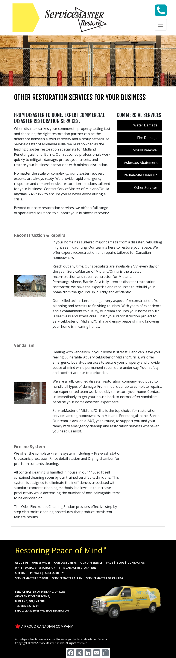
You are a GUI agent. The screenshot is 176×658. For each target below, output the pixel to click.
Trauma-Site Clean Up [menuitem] (140, 175)
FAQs (109, 562)
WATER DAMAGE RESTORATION (35, 568)
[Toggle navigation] (161, 25)
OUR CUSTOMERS (65, 562)
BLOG (120, 562)
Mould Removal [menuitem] (145, 150)
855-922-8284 (29, 606)
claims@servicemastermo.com (46, 610)
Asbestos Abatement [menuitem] (141, 162)
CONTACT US (136, 562)
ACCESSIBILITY (54, 573)
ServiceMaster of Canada (104, 578)
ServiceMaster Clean (67, 578)
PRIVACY (35, 573)
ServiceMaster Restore (32, 578)
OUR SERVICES (41, 562)
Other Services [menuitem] (146, 187)
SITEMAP (20, 573)
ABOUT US (21, 562)
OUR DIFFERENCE (91, 562)
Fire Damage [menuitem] (147, 137)
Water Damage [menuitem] (145, 125)
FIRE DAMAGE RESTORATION (77, 568)
